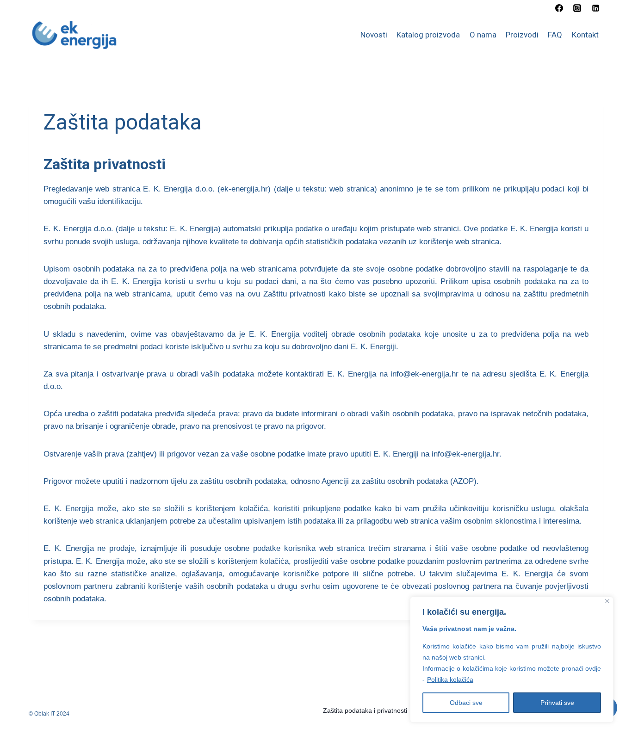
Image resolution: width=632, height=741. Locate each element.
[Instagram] (577, 8)
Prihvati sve (557, 702)
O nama (483, 34)
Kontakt (585, 34)
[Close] (607, 601)
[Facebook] (559, 8)
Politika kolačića (450, 679)
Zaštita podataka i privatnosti (365, 710)
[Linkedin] (595, 8)
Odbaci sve (466, 702)
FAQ (555, 34)
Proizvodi (522, 34)
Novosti (373, 34)
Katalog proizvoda (428, 34)
